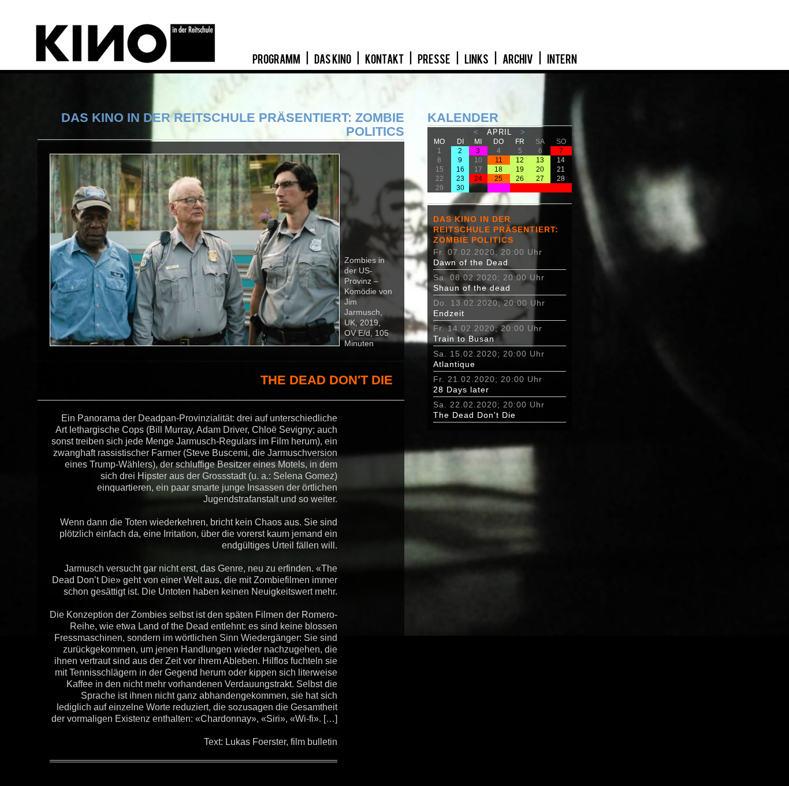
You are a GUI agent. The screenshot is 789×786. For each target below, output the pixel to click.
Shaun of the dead (472, 287)
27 (540, 179)
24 (478, 179)
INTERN (562, 59)
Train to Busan (463, 338)
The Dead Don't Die (474, 415)
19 (520, 169)
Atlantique (454, 364)
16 (460, 169)
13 (540, 160)
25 (498, 179)
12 (520, 160)
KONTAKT (385, 59)
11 (499, 160)
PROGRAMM (277, 59)
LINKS (477, 59)
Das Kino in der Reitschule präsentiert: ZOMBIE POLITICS (496, 229)
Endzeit (448, 313)
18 (498, 169)
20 (540, 169)
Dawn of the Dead (470, 262)
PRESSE (434, 59)
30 (460, 188)
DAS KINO (333, 59)
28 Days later (461, 389)
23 (460, 179)
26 (520, 179)
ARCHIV (518, 59)
